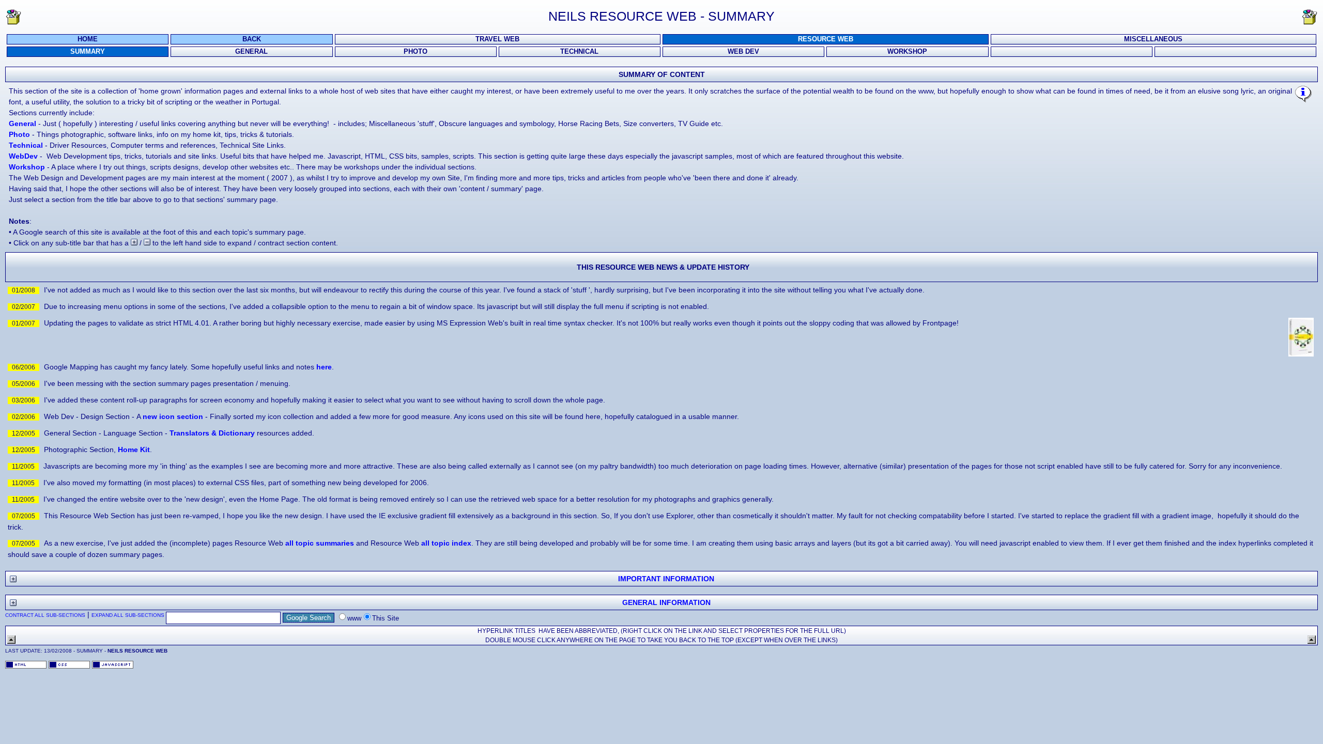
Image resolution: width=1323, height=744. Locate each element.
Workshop (907, 51)
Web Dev (743, 51)
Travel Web (497, 39)
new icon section (173, 416)
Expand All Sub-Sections (127, 615)
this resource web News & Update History (663, 267)
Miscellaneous (1153, 39)
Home (88, 39)
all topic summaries (319, 543)
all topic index (446, 543)
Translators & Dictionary (212, 433)
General (251, 51)
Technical (579, 51)
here (324, 367)
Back (251, 39)
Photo (415, 51)
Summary (87, 51)
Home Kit (134, 449)
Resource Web (825, 39)
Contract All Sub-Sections (45, 615)
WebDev (23, 156)
